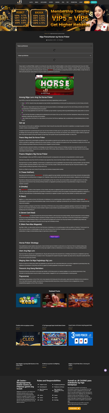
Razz (86, 199)
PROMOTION (74, 2)
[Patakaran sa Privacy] (52, 386)
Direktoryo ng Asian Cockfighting (50, 363)
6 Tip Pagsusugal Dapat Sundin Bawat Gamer (53, 325)
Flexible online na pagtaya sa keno (25, 325)
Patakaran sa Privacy (59, 387)
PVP (68, 2)
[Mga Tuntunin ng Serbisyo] (38, 389)
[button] (91, 45)
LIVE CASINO (44, 2)
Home (46, 33)
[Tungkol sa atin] (38, 384)
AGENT (81, 2)
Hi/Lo (26, 189)
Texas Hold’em (38, 175)
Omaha (22, 189)
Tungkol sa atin (43, 384)
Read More (70, 328)
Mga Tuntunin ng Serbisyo (43, 390)
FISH (63, 2)
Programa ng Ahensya (59, 384)
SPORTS (51, 2)
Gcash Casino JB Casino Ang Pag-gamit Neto (80, 325)
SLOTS (31, 2)
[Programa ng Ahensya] (52, 384)
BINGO (36, 2)
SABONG (57, 2)
